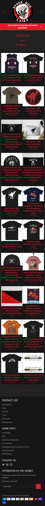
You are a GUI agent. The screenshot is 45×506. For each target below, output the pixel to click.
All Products (6, 404)
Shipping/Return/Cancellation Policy (15, 447)
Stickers (5, 411)
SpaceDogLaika (11, 496)
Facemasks (6, 418)
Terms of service (8, 450)
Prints (4, 415)
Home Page (6, 433)
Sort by (22, 41)
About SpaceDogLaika (10, 440)
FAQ (3, 436)
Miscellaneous (7, 422)
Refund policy (7, 454)
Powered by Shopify (23, 496)
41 (26, 390)
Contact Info (6, 443)
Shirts (4, 408)
